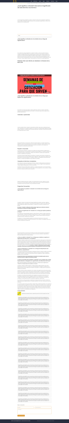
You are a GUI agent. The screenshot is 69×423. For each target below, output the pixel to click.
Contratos (52, 1)
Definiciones (35, 1)
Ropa (56, 1)
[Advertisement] (34, 14)
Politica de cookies (39, 420)
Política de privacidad (45, 420)
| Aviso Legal (49, 420)
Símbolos (47, 1)
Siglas (44, 1)
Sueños (40, 1)
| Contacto (52, 420)
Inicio (31, 1)
